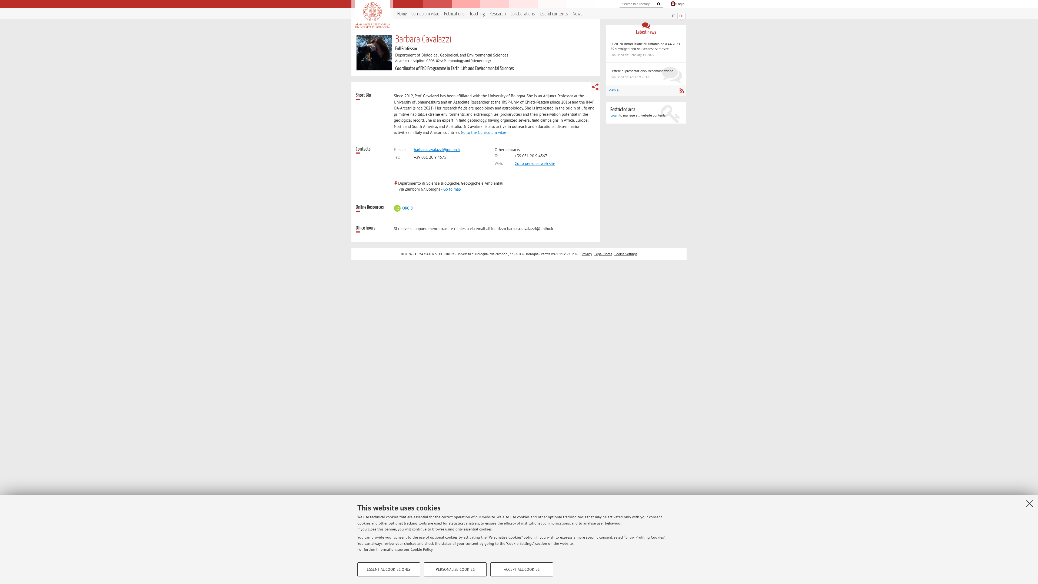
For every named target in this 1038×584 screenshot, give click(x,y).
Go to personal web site (535, 163)
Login (614, 115)
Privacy (587, 254)
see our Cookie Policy (414, 549)
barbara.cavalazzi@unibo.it (437, 149)
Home (402, 13)
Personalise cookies (455, 569)
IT (673, 16)
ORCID (407, 208)
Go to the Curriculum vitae (483, 132)
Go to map (452, 189)
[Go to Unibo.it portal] (372, 15)
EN (681, 16)
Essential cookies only (389, 569)
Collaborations (523, 13)
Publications (454, 13)
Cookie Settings (625, 254)
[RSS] (682, 90)
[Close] (1029, 503)
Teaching (477, 13)
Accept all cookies (522, 569)
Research (498, 13)
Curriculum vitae (425, 13)
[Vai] (659, 4)
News (578, 13)
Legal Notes (603, 254)
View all (615, 90)
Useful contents (554, 13)
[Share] (595, 86)
